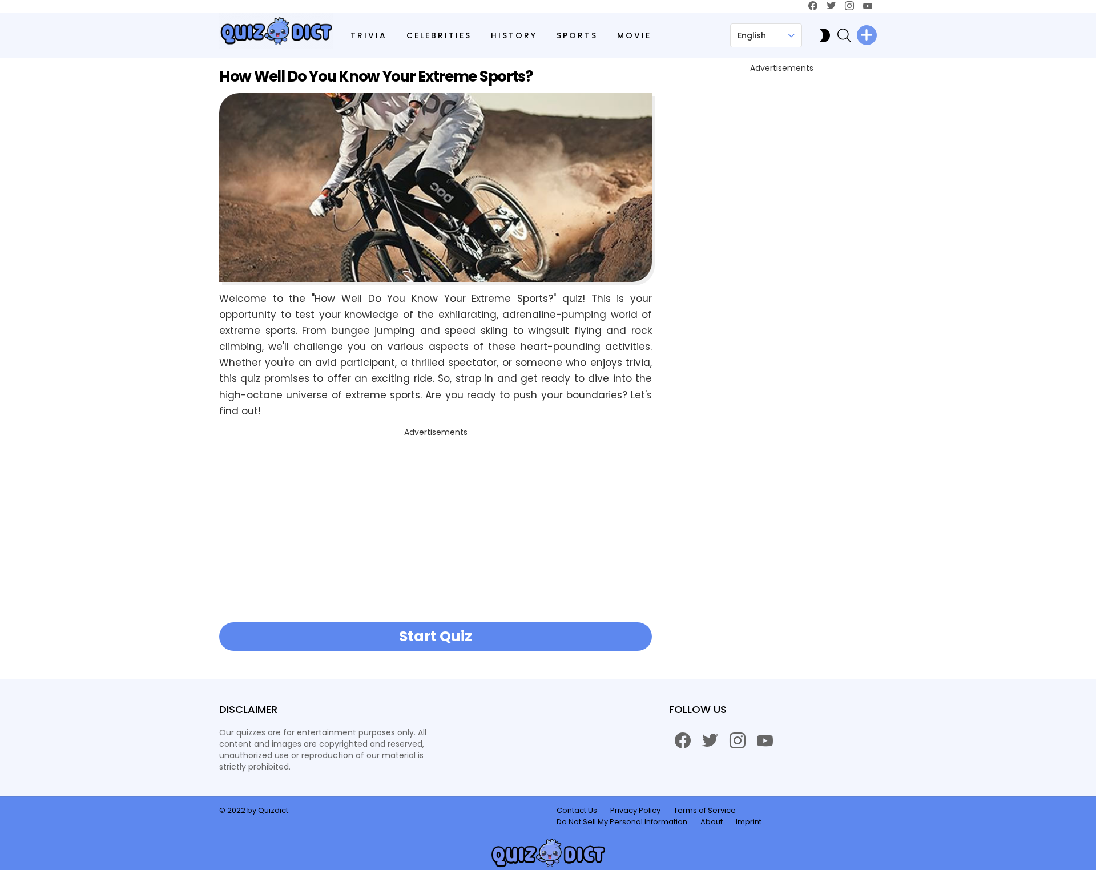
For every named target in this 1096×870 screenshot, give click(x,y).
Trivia (368, 35)
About (711, 822)
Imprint (748, 822)
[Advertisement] (435, 521)
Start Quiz (435, 636)
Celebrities (439, 35)
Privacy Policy (635, 810)
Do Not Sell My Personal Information (622, 822)
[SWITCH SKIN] (825, 35)
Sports (577, 35)
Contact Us (577, 810)
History (514, 35)
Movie (634, 35)
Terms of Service (705, 810)
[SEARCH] (844, 35)
